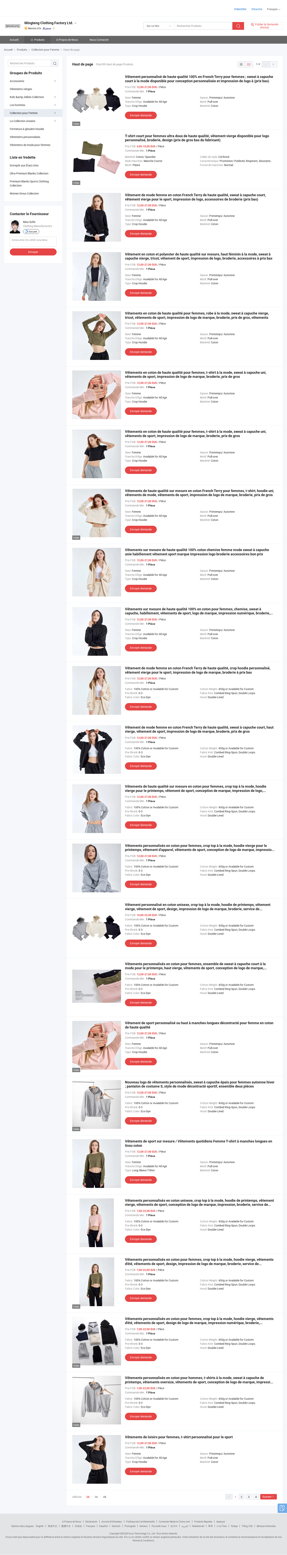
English (40, 1526)
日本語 (78, 1526)
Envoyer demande (141, 115)
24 (87, 1496)
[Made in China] (29, 7)
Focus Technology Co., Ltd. (141, 1533)
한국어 (173, 1526)
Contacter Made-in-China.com (174, 1521)
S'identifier (240, 9)
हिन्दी (210, 1526)
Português (130, 1526)
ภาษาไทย (222, 1526)
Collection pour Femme (23, 113)
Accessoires (17, 81)
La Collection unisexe (22, 121)
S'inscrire (256, 9)
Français (90, 1526)
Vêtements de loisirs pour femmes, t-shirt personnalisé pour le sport (179, 1437)
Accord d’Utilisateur (112, 1521)
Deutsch (116, 1526)
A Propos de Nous (67, 40)
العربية (185, 1526)
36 (96, 1497)
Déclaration (91, 1521)
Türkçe (234, 1526)
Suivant (267, 1496)
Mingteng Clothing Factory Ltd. (48, 23)
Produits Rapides (203, 1521)
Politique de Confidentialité (140, 1521)
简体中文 (52, 1526)
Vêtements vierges (21, 89)
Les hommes (17, 105)
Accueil (14, 40)
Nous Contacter (99, 40)
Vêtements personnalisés (25, 137)
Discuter (33, 231)
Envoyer (33, 252)
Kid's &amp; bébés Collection (27, 97)
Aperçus (220, 1521)
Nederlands (198, 1526)
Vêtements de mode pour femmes (30, 145)
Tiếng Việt (247, 1526)
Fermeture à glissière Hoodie (27, 129)
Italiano (144, 1526)
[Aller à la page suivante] (273, 64)
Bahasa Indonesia (266, 1526)
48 (104, 1497)
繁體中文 (66, 1526)
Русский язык (159, 1526)
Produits (39, 40)
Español (103, 1526)
